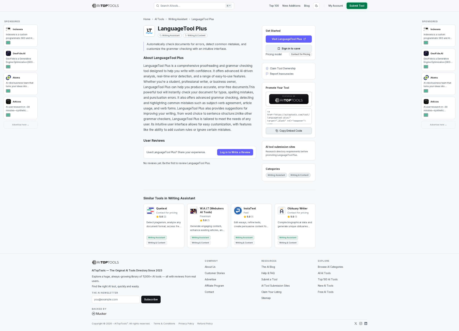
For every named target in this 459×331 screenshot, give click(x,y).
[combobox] (192, 6)
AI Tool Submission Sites (275, 285)
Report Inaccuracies (281, 73)
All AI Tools (324, 273)
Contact (209, 291)
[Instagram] (360, 323)
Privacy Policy (186, 323)
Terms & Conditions (164, 323)
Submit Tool (356, 5)
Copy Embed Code (291, 130)
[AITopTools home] (105, 6)
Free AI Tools (325, 291)
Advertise (210, 279)
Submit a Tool (269, 279)
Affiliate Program (214, 285)
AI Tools (159, 19)
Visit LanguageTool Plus (287, 38)
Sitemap (266, 297)
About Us (210, 266)
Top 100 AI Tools (328, 279)
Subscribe (151, 299)
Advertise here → (20, 124)
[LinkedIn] (365, 323)
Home (146, 19)
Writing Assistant (177, 19)
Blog (307, 5)
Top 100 (274, 5)
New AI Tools (325, 285)
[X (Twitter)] (355, 323)
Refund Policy (205, 323)
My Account (335, 5)
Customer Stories (215, 273)
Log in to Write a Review (235, 152)
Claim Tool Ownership (282, 68)
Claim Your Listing (271, 291)
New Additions (291, 5)
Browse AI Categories (330, 266)
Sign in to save (291, 48)
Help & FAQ (268, 273)
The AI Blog (268, 266)
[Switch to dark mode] (316, 6)
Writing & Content (197, 35)
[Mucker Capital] (99, 313)
